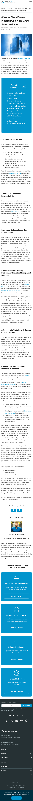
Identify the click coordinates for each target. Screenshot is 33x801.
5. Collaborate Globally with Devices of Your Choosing (15, 116)
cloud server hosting (24, 58)
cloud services (15, 211)
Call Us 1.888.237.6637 (16, 715)
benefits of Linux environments (10, 290)
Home (3, 8)
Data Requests (20, 787)
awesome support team (21, 495)
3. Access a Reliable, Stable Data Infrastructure (16, 102)
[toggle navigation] (30, 2)
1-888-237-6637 (5, 741)
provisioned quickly (15, 173)
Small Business (6, 29)
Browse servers (16, 596)
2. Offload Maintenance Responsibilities (15, 97)
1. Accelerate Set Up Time (16, 93)
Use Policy (15, 785)
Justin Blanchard (22, 27)
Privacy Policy (22, 785)
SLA (28, 785)
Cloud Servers (17, 8)
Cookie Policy (12, 787)
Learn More (25, 794)
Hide (24, 86)
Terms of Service (7, 785)
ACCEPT (17, 798)
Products (9, 8)
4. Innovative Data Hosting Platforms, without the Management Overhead (16, 108)
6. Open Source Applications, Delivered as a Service (16, 123)
